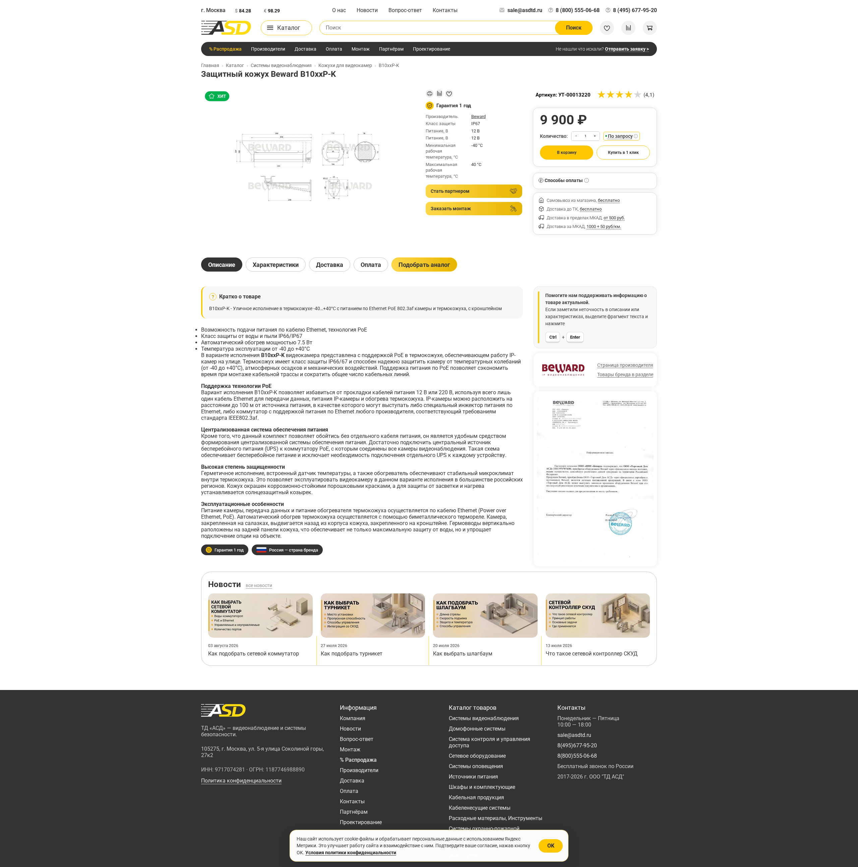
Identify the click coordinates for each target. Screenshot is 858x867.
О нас (339, 10)
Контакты (445, 10)
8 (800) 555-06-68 (578, 10)
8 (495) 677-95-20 (635, 10)
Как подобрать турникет (351, 653)
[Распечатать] (430, 94)
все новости (259, 585)
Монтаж (361, 49)
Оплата (334, 49)
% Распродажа (225, 49)
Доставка (305, 49)
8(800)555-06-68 (577, 756)
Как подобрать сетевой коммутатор (253, 653)
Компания (352, 718)
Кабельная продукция (476, 797)
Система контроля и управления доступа (489, 742)
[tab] (221, 264)
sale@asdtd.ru (524, 10)
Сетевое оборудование (477, 756)
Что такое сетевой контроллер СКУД (591, 653)
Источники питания (473, 776)
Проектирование (431, 49)
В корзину (566, 152)
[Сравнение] (628, 28)
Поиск (573, 27)
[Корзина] (650, 28)
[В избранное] (449, 94)
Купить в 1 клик (623, 152)
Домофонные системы (477, 729)
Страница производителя (625, 365)
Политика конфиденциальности (241, 780)
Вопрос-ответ (405, 10)
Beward (478, 116)
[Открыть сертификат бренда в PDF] (595, 478)
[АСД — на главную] (226, 28)
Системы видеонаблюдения (484, 718)
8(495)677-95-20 (577, 745)
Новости (367, 10)
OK (550, 846)
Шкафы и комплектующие (482, 787)
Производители (268, 49)
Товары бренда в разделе (625, 374)
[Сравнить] (439, 94)
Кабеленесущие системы (479, 808)
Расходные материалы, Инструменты (495, 818)
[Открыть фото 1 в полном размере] (308, 167)
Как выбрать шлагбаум (462, 653)
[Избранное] (607, 28)
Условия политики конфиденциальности (350, 852)
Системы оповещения (476, 766)
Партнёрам (391, 49)
